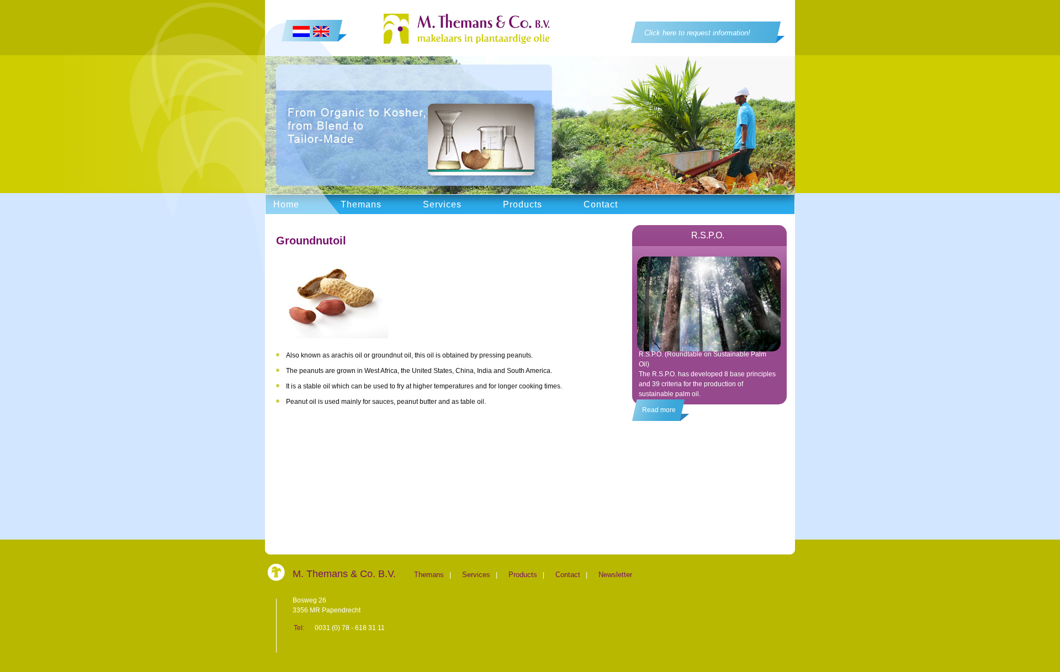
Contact (601, 204)
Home (286, 204)
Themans (361, 204)
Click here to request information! (697, 33)
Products (522, 204)
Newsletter (615, 574)
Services (442, 204)
